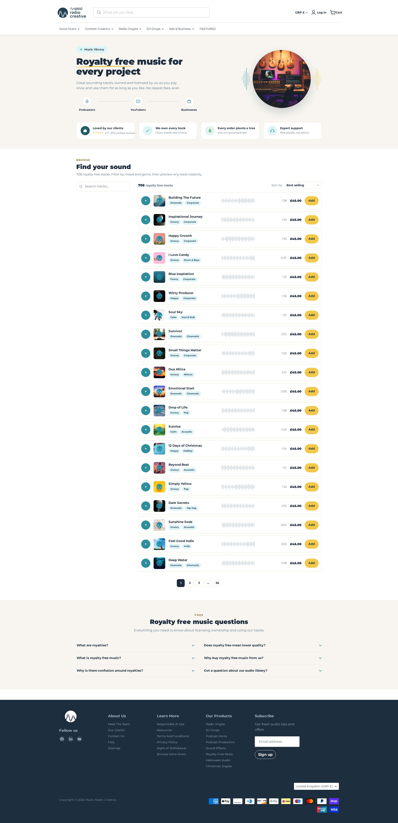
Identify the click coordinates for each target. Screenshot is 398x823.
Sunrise (175, 426)
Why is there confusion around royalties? (110, 670)
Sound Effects (216, 748)
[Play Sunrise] (145, 429)
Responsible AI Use (170, 724)
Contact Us (116, 736)
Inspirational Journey (186, 217)
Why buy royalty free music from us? (233, 658)
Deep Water (178, 560)
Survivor (175, 331)
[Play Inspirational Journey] (145, 219)
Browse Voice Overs (171, 754)
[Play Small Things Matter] (145, 353)
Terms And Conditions (173, 736)
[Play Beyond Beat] (145, 467)
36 (217, 583)
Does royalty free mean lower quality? (235, 645)
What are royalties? (92, 645)
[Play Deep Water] (145, 563)
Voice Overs (68, 29)
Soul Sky (176, 312)
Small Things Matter (185, 350)
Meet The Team (119, 724)
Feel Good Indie (181, 541)
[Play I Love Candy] (145, 258)
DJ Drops (154, 29)
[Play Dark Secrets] (145, 506)
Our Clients (116, 730)
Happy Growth (180, 236)
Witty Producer (181, 293)
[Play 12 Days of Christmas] (145, 448)
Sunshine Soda (180, 522)
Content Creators (98, 29)
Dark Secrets (179, 503)
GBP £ (300, 12)
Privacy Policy (167, 742)
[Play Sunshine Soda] (145, 525)
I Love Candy (179, 255)
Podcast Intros (216, 736)
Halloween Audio (218, 760)
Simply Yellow (180, 484)
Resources (164, 730)
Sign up (265, 754)
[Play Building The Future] (145, 200)
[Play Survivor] (145, 334)
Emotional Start (181, 388)
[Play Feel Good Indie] (145, 544)
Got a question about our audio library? (235, 670)
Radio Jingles (129, 29)
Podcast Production (220, 742)
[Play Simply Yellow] (145, 486)
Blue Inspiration (181, 274)
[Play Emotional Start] (145, 391)
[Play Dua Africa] (145, 372)
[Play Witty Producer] (145, 296)
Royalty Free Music (219, 754)
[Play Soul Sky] (145, 315)
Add (311, 200)
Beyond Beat (179, 465)
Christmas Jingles (219, 766)
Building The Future (185, 197)
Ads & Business (180, 29)
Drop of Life (178, 407)
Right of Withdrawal (171, 748)
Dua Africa (177, 369)
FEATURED (208, 29)
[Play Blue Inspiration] (145, 277)
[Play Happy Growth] (145, 238)
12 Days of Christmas (185, 445)
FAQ (111, 742)
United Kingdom (314, 786)
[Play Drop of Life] (145, 410)
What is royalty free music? (99, 658)
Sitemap (114, 748)
